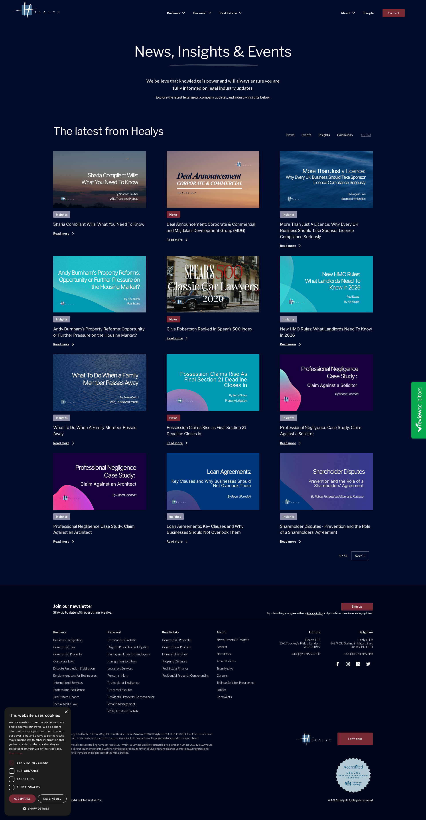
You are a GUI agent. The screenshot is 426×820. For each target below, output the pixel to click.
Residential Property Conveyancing (131, 697)
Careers (222, 675)
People (368, 13)
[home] (36, 10)
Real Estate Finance (66, 697)
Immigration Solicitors (122, 661)
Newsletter (224, 654)
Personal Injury (118, 675)
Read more (16, 753)
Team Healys (225, 668)
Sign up (357, 606)
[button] (176, 13)
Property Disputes (120, 690)
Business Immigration (68, 640)
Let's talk (355, 739)
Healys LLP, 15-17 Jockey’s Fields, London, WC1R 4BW (299, 643)
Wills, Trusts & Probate (123, 711)
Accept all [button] (22, 798)
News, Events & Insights (233, 640)
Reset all (366, 135)
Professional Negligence (69, 690)
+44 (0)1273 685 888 (358, 654)
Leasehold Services (120, 668)
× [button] (66, 712)
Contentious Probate (122, 640)
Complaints (224, 697)
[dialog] (37, 761)
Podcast (222, 647)
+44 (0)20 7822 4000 (305, 654)
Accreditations (226, 661)
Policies (222, 690)
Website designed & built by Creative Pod (77, 800)
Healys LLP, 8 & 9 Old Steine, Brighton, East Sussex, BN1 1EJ (352, 643)
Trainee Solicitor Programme (235, 682)
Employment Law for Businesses (75, 675)
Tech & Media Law (65, 704)
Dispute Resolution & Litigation (74, 668)
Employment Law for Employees (129, 654)
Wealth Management (121, 704)
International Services (68, 682)
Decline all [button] (52, 798)
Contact (393, 13)
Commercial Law (64, 647)
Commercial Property (67, 654)
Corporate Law (63, 661)
